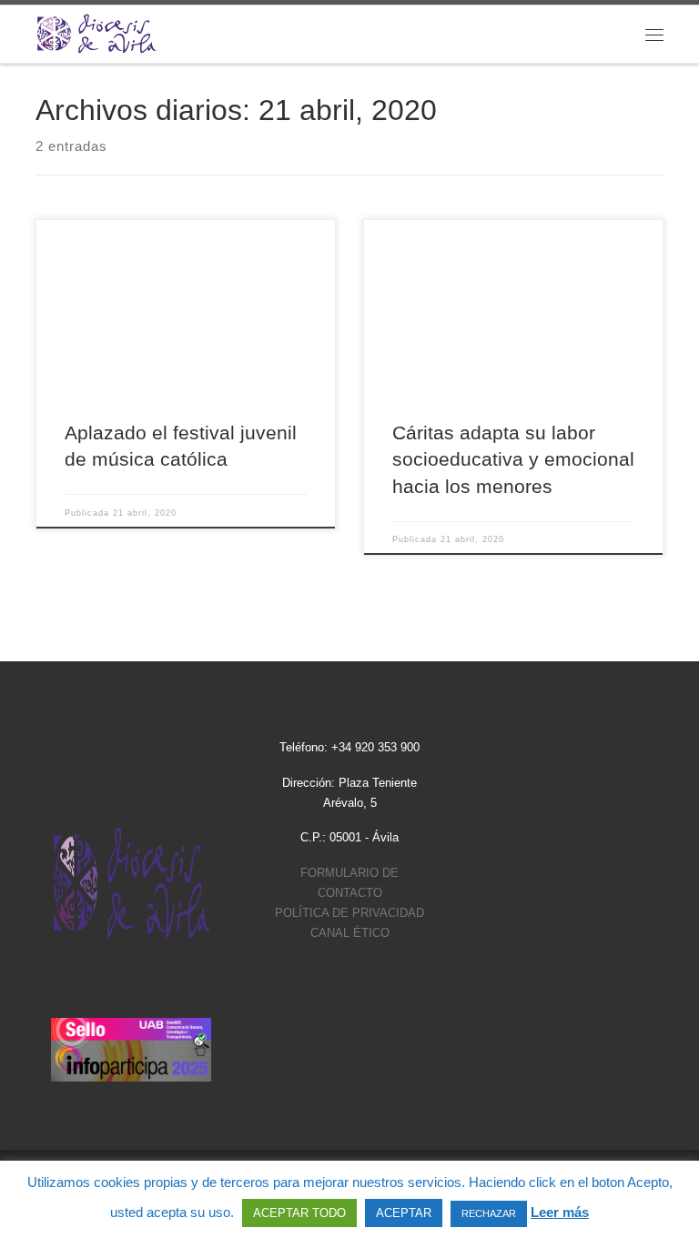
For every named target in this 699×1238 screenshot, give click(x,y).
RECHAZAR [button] (488, 1213)
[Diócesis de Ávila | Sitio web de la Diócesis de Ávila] (96, 32)
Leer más (560, 1212)
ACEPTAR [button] (403, 1213)
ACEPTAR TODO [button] (299, 1213)
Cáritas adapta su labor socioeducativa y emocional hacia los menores (513, 459)
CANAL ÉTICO (350, 933)
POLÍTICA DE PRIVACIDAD (349, 913)
